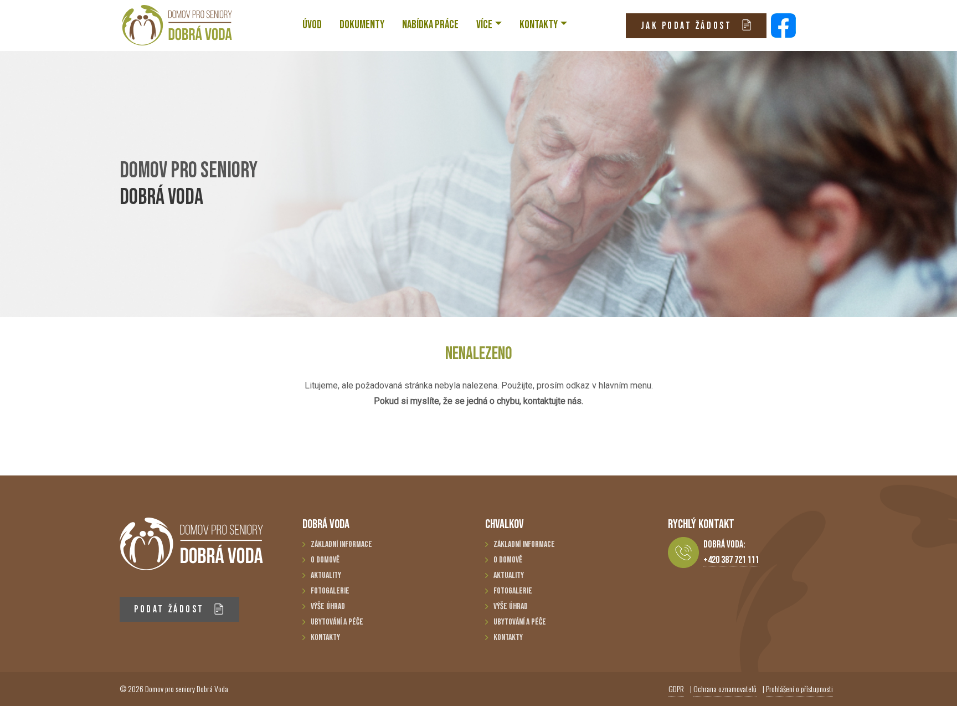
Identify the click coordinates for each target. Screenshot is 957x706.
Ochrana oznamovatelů (725, 688)
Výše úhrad (328, 606)
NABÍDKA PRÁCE (430, 25)
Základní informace (341, 544)
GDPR (676, 688)
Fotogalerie (330, 591)
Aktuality (326, 575)
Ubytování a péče (337, 622)
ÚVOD (312, 25)
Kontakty (325, 637)
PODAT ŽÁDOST (171, 609)
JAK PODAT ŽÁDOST (688, 26)
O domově (325, 560)
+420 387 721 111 (731, 560)
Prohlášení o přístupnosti (799, 688)
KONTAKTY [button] (538, 25)
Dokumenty (361, 25)
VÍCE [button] (484, 25)
